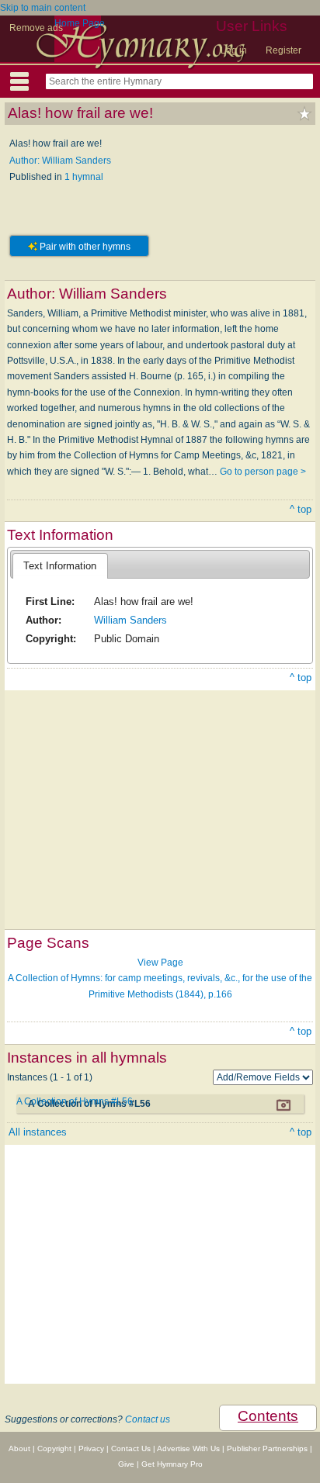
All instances (38, 1132)
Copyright (54, 1448)
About (19, 1448)
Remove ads (36, 27)
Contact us (147, 1419)
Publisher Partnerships (267, 1448)
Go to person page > (263, 471)
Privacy (91, 1448)
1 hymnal (83, 176)
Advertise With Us (188, 1448)
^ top (300, 509)
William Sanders (130, 620)
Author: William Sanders (60, 160)
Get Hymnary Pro (172, 1464)
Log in (234, 50)
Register (283, 50)
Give (126, 1464)
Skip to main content (42, 7)
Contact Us (131, 1448)
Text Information (59, 566)
